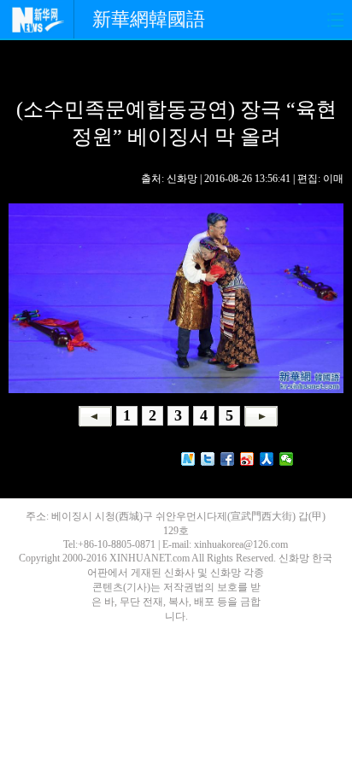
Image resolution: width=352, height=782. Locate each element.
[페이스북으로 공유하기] (227, 459)
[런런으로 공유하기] (267, 459)
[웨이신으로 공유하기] (286, 459)
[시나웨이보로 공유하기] (247, 459)
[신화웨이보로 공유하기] (188, 459)
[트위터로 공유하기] (208, 459)
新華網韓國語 (148, 19)
